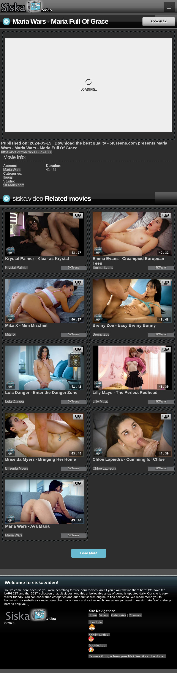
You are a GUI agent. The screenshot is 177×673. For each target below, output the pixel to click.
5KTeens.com (13, 185)
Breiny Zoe (101, 334)
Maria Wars (12, 169)
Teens (8, 177)
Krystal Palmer (16, 267)
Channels (135, 615)
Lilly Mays (100, 401)
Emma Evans (103, 267)
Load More (88, 553)
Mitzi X (10, 334)
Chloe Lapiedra (104, 468)
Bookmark (159, 21)
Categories (118, 615)
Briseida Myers (16, 468)
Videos (104, 615)
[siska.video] (44, 6)
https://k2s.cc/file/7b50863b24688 (26, 152)
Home (92, 615)
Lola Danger (14, 401)
